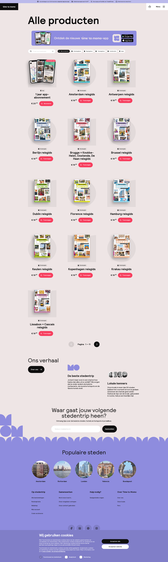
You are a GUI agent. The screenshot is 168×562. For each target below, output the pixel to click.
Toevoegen (87, 100)
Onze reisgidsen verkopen (67, 502)
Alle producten (65, 51)
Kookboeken (113, 51)
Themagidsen (101, 51)
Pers (118, 505)
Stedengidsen (77, 51)
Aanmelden (109, 429)
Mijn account (35, 509)
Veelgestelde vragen (97, 498)
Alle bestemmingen (37, 498)
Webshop (34, 505)
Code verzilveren (37, 513)
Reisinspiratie (36, 502)
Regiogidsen (89, 51)
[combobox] (42, 51)
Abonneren (47, 103)
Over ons (34, 369)
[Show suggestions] (53, 51)
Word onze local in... (65, 498)
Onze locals (121, 502)
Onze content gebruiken (67, 505)
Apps (122, 51)
